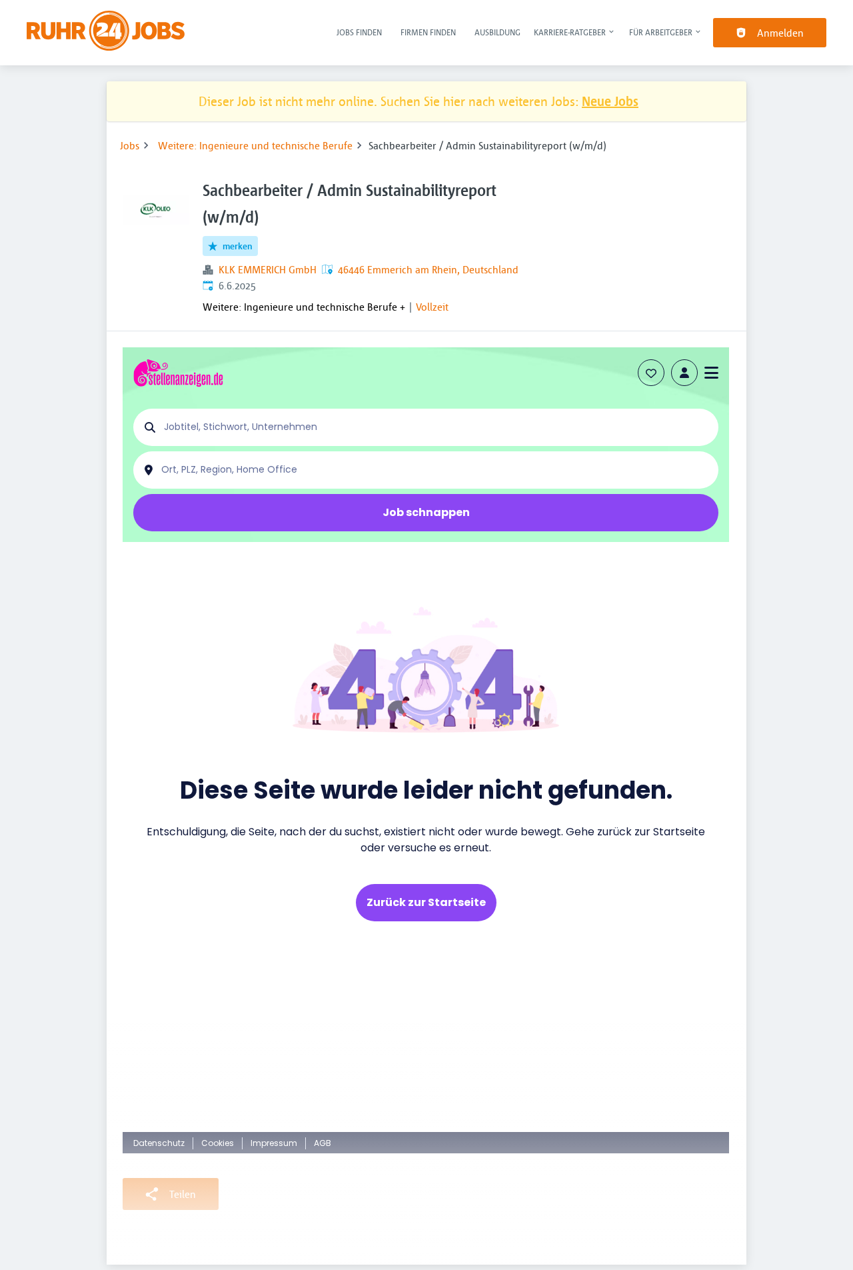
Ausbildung (497, 32)
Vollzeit (432, 306)
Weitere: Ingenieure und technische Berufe (255, 145)
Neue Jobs (610, 101)
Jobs (129, 145)
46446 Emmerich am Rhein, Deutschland (428, 269)
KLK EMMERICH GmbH (268, 269)
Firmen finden (428, 32)
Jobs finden (359, 32)
